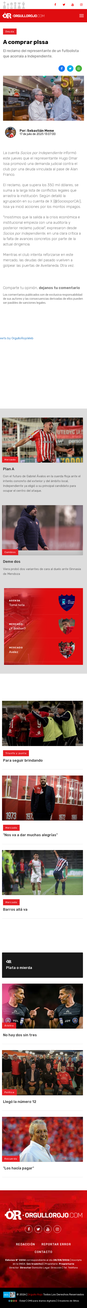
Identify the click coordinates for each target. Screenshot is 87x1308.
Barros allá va (15, 909)
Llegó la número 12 (19, 1102)
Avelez (13, 652)
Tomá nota (16, 605)
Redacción (25, 1244)
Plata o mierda (19, 968)
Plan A (8, 469)
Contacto (44, 1252)
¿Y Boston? (17, 628)
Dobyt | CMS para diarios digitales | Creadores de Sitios (49, 1301)
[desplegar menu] (81, 15)
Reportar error (56, 1244)
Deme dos (11, 561)
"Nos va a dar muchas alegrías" (30, 835)
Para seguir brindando (23, 760)
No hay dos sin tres (20, 1035)
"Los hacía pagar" (18, 1168)
